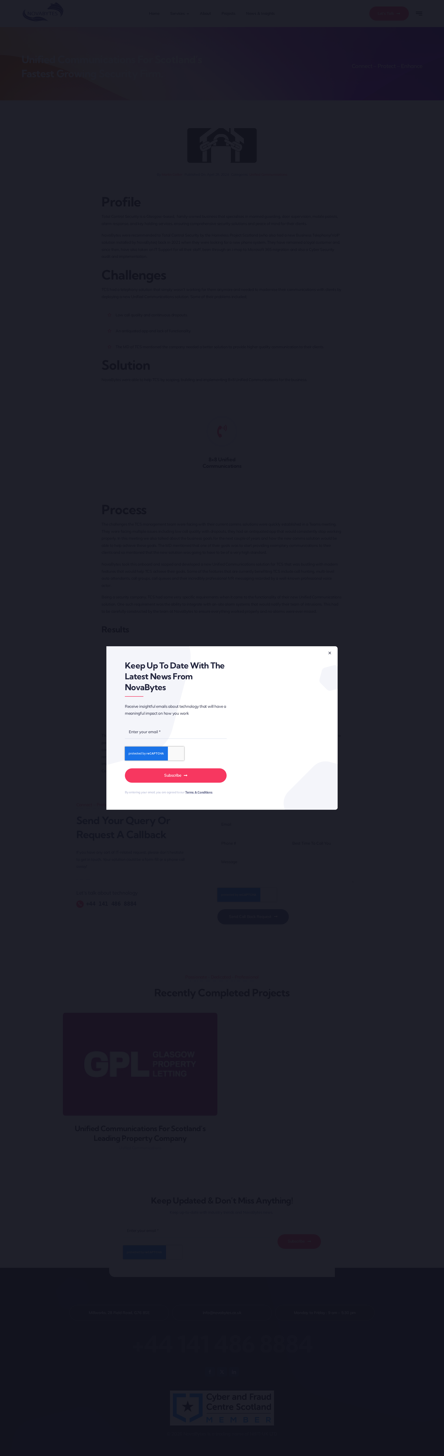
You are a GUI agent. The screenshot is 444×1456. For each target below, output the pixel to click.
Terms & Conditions (198, 792)
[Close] (330, 653)
